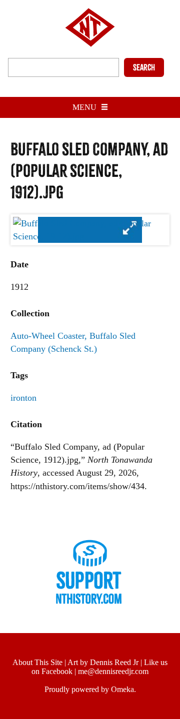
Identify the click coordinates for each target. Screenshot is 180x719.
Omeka (122, 689)
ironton (23, 398)
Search (144, 67)
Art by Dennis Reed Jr (103, 662)
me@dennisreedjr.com (113, 671)
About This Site (37, 662)
